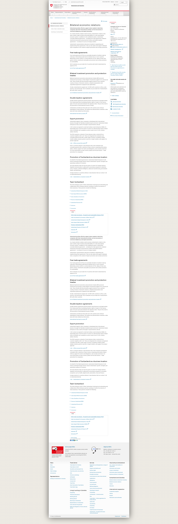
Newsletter (52, 467)
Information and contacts (115, 468)
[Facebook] (70, 440)
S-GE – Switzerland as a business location (80, 176)
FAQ (71, 473)
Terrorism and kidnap (74, 475)
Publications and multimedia (116, 497)
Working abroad (73, 496)
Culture (111, 483)
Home (51, 17)
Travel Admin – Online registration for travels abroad (98, 499)
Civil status (92, 507)
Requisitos (113, 83)
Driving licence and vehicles (95, 472)
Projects (111, 495)
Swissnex (73, 205)
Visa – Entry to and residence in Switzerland (116, 466)
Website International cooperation (116, 52)
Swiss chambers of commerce (77, 196)
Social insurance (93, 482)
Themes (111, 493)
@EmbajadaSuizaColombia (119, 104)
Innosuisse (73, 208)
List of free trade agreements (77, 68)
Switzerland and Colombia (104, 13)
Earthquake (72, 477)
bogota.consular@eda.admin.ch (119, 47)
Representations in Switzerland (76, 502)
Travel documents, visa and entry (77, 471)
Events (51, 469)
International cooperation (116, 13)
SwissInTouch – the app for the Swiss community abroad (97, 512)
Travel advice (68, 12)
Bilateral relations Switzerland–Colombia (118, 479)
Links (72, 212)
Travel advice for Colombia (75, 465)
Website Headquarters (116, 49)
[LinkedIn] (73, 440)
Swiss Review (92, 503)
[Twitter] (72, 440)
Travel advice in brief (74, 467)
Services (85, 12)
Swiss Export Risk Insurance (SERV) (79, 193)
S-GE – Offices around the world (78, 143)
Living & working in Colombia (76, 13)
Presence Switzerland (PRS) (77, 199)
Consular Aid (72, 481)
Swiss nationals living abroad (76, 504)
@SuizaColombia (117, 101)
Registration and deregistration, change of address (98, 466)
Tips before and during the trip (76, 469)
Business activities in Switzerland (116, 474)
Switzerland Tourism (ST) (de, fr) (78, 227)
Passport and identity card (95, 468)
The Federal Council (56, 2)
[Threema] (74, 440)
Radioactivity (72, 479)
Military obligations (94, 486)
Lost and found (93, 484)
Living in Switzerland (114, 470)
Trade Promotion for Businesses (96, 509)
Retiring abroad (73, 498)
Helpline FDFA (107, 447)
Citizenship (92, 505)
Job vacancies (53, 473)
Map (112, 34)
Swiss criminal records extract (96, 488)
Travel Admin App (74, 487)
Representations (59, 12)
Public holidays (115, 95)
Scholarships (92, 492)
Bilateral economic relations (115, 481)
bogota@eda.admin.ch (117, 44)
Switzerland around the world (77, 2)
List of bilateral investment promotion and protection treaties (85, 92)
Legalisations (92, 478)
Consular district (115, 113)
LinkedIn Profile (116, 109)
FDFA (66, 2)
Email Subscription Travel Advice (77, 485)
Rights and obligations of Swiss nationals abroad (78, 507)
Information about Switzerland (116, 472)
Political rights (93, 470)
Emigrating (72, 492)
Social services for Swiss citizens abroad (98, 476)
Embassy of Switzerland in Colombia (57, 478)
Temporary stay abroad (75, 494)
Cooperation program (114, 491)
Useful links (92, 501)
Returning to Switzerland (75, 500)
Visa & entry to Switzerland (92, 13)
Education (112, 485)
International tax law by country (77, 113)
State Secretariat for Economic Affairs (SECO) (82, 217)
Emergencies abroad (94, 474)
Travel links (72, 483)
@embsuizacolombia (118, 106)
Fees (91, 496)
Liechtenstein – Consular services (96, 494)
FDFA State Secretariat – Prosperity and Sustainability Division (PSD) (87, 215)
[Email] (77, 440)
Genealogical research (94, 490)
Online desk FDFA (70, 447)
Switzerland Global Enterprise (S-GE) (79, 190)
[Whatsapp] (76, 440)
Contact (112, 23)
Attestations (92, 480)
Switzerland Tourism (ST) (76, 202)
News (52, 12)
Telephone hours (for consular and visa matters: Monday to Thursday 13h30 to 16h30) (118, 74)
